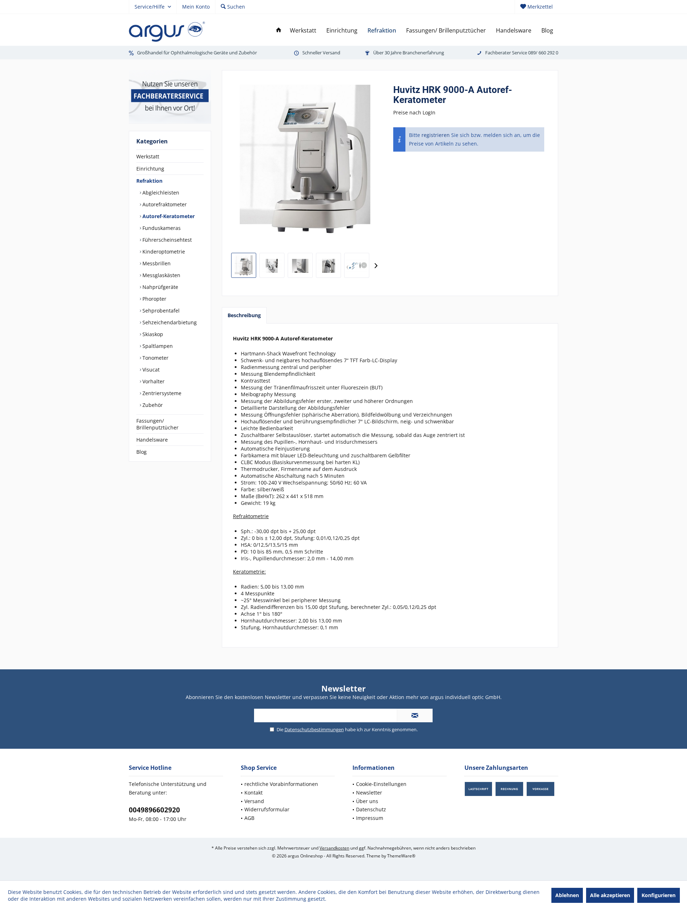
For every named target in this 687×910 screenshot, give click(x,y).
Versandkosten (334, 848)
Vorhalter (153, 381)
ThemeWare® (401, 856)
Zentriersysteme (161, 393)
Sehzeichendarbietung (169, 322)
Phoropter (153, 298)
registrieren (436, 135)
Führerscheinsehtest (166, 239)
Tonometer (155, 357)
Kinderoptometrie (163, 251)
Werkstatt (147, 156)
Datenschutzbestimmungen (314, 729)
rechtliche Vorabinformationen (281, 784)
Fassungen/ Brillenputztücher (157, 424)
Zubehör (152, 405)
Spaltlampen (157, 346)
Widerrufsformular (266, 809)
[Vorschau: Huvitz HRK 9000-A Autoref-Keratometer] (243, 265)
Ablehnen (567, 895)
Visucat (150, 369)
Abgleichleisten (160, 192)
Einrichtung (150, 168)
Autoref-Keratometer (168, 216)
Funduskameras (161, 228)
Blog (141, 451)
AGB (249, 818)
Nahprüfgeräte (159, 287)
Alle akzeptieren (610, 895)
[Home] (279, 30)
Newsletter (369, 792)
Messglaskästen (160, 275)
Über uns (367, 801)
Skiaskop (152, 334)
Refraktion (149, 180)
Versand (254, 801)
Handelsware (152, 439)
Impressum (369, 818)
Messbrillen (156, 263)
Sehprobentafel (160, 310)
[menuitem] (536, 7)
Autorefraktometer (164, 204)
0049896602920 (154, 810)
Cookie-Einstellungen (381, 784)
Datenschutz (371, 809)
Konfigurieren (659, 895)
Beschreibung (244, 315)
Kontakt (253, 792)
